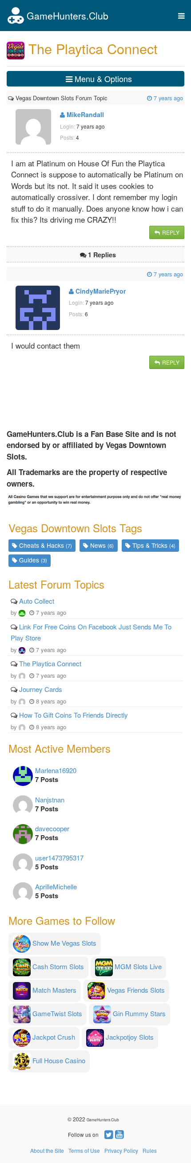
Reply (170, 232)
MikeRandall (84, 114)
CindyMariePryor (100, 291)
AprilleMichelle (56, 886)
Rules (150, 1150)
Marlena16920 (55, 770)
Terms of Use (84, 1150)
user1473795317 (59, 857)
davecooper (52, 828)
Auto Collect (36, 600)
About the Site (47, 1150)
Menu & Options (102, 78)
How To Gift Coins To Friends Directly (73, 714)
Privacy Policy (121, 1150)
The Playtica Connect (50, 663)
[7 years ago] (108, 97)
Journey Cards (40, 689)
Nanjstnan (49, 799)
